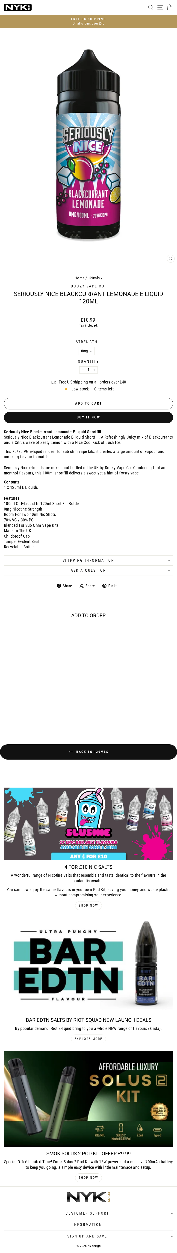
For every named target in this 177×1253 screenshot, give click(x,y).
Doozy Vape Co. (88, 286)
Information (87, 1224)
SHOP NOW (88, 905)
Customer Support (87, 1213)
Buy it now (88, 417)
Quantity (88, 361)
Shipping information (88, 560)
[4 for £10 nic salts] (88, 824)
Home (80, 278)
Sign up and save (87, 1236)
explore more (88, 1039)
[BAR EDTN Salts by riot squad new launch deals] (88, 965)
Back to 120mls (92, 752)
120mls (94, 278)
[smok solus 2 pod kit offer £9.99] (88, 1099)
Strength (87, 342)
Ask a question (88, 570)
